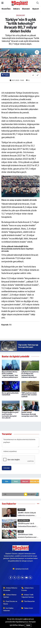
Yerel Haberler (23, 520)
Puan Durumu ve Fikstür (10, 603)
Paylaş (6, 75)
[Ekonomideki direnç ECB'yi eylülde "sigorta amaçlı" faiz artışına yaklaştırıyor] (11, 365)
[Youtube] (26, 577)
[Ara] (37, 3)
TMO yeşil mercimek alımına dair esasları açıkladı (29, 395)
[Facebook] (10, 577)
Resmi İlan (6, 9)
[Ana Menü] (2, 3)
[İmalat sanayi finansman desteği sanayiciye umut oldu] (30, 406)
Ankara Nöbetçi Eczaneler (10, 589)
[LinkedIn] (22, 577)
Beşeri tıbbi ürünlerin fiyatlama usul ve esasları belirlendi (28, 536)
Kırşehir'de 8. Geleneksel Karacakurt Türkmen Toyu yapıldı (27, 525)
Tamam (28, 625)
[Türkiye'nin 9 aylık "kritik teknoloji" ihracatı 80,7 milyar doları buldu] (20, 60)
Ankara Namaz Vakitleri (10, 596)
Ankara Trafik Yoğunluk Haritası (27, 596)
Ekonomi (26, 9)
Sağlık (20, 531)
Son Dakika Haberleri (8, 609)
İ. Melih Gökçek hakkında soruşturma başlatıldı (27, 514)
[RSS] (30, 577)
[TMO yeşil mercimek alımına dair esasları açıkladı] (30, 386)
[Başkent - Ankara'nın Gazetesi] (19, 3)
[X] (14, 577)
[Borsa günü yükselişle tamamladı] (11, 386)
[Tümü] (38, 504)
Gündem (21, 509)
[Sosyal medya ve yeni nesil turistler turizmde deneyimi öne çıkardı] (11, 406)
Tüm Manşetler (29, 601)
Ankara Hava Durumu (27, 589)
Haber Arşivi (28, 608)
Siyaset (35, 9)
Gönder (6, 468)
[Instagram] (18, 577)
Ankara (16, 9)
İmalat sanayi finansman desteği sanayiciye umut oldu (29, 414)
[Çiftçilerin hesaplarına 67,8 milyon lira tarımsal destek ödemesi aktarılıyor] (30, 365)
